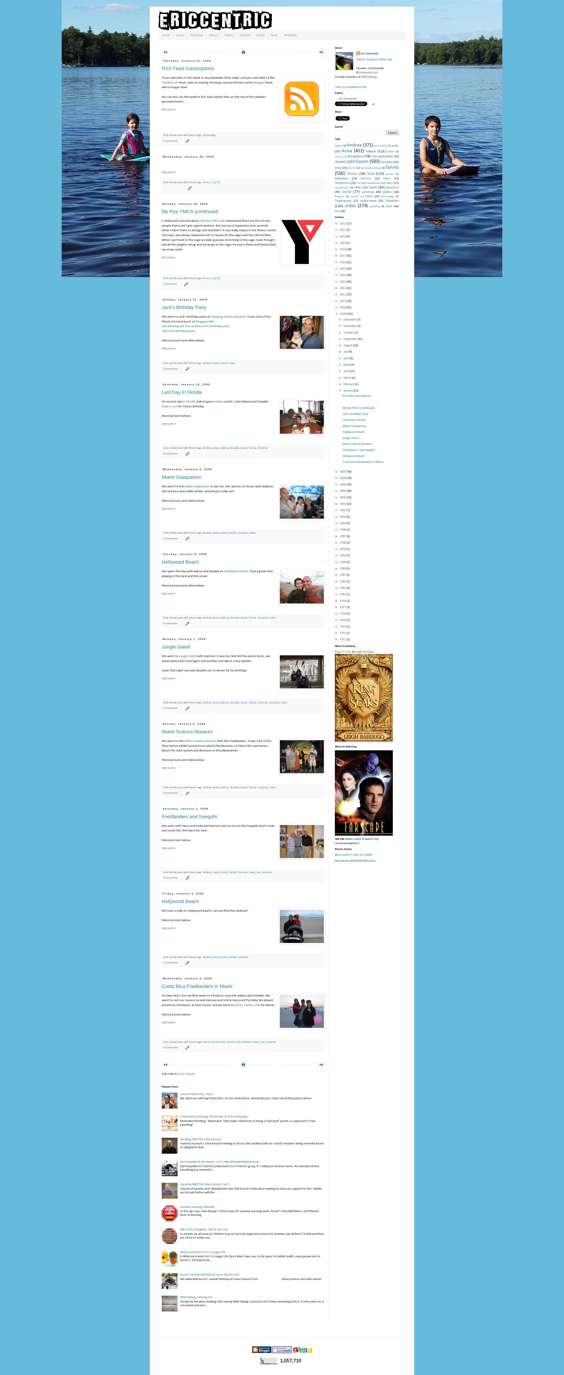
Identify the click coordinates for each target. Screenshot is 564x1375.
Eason (224, 363)
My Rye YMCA (209, 221)
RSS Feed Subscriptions (188, 68)
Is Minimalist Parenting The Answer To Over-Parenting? (214, 1116)
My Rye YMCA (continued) (190, 211)
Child (374, 156)
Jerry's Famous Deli (247, 1005)
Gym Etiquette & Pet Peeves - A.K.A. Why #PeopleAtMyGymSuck (219, 1162)
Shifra (369, 196)
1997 (343, 536)
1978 (343, 601)
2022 (343, 223)
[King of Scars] (364, 740)
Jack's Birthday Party (184, 307)
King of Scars (343, 652)
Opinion (245, 35)
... (360, 402)
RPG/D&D (290, 35)
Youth (274, 35)
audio (395, 145)
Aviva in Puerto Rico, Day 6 (196, 1094)
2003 (343, 497)
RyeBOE (355, 197)
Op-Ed (216, 182)
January (348, 390)
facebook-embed (371, 168)
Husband (371, 59)
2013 (343, 281)
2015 (343, 268)
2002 (343, 504)
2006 (343, 478)
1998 (343, 529)
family (252, 448)
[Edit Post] (186, 141)
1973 (343, 626)
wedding (375, 206)
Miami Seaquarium (182, 477)
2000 (343, 517)
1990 (343, 562)
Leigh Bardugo (365, 652)
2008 (343, 314)
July (346, 352)
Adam (338, 146)
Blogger (259, 82)
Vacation (263, 448)
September (350, 339)
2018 (343, 249)
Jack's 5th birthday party (178, 331)
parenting (368, 192)
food (238, 1042)
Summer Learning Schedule (197, 1207)
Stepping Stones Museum (228, 317)
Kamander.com (368, 72)
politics (387, 192)
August (348, 345)
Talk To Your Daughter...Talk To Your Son (204, 1229)
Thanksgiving (343, 201)
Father (382, 59)
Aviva (216, 363)
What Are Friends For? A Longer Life (202, 1252)
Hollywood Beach (180, 562)
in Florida (189, 401)
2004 (343, 491)
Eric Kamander (370, 53)
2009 (343, 307)
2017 (343, 255)
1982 (343, 588)
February (349, 384)
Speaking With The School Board (200, 1139)
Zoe (337, 211)
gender (390, 174)
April (346, 371)
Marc (390, 183)
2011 (343, 294)
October (348, 332)
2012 (343, 288)
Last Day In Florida (182, 392)
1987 (343, 575)
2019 (343, 243)
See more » (169, 109)
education (387, 162)
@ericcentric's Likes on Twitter (354, 855)
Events (180, 35)
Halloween (341, 178)
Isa (258, 872)
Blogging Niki (204, 321)
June (346, 358)
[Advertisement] (245, 43)
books (390, 151)
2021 (343, 230)
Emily (224, 872)
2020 (343, 236)
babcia (225, 448)
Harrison (263, 702)
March (347, 378)
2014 (343, 275)
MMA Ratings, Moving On (196, 1297)
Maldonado (373, 183)
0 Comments (170, 141)
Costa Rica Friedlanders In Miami (197, 986)
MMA (358, 187)
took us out (169, 406)
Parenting (197, 35)
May (346, 365)
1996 (343, 542)
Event (351, 168)
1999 (343, 523)
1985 (343, 581)
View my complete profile (351, 87)
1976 (343, 613)
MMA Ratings (369, 77)
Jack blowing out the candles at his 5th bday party (196, 326)
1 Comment (170, 284)
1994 (343, 549)
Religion (339, 196)
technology (209, 135)
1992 (343, 555)
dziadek (234, 448)
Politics (228, 35)
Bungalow (355, 156)
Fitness (213, 35)
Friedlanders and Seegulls (189, 816)
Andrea (207, 363)
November (350, 326)
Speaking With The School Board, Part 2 (205, 1184)
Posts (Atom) (187, 1074)
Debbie (388, 156)
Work (389, 206)
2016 (343, 262)
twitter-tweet (368, 201)
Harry (252, 872)
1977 (343, 607)
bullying (339, 157)
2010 (343, 301)
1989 (343, 568)
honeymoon (342, 183)
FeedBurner (170, 82)
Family (260, 35)
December (350, 319)
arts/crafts (380, 146)
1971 (343, 639)
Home (165, 35)
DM (389, 59)
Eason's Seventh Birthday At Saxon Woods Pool (209, 1274)
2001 (343, 510)
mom (373, 187)
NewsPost (392, 187)
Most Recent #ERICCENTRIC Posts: (355, 860)
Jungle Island (176, 647)
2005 (343, 484)
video (232, 363)
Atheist (360, 59)
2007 (343, 471)
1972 (343, 633)
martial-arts (342, 187)
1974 (343, 620)
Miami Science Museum (187, 731)
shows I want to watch (359, 839)
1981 (343, 594)
